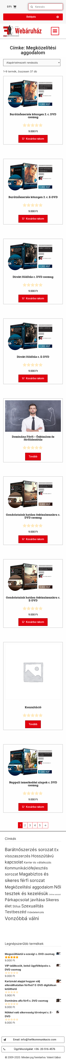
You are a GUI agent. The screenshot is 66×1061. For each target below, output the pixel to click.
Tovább (33, 456)
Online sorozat (55, 894)
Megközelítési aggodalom (29, 887)
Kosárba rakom (35, 138)
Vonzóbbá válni (22, 918)
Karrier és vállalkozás (37, 862)
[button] (33, 16)
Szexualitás (32, 905)
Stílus (16, 906)
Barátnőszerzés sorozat (29, 849)
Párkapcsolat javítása (25, 899)
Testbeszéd (15, 911)
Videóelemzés (35, 912)
